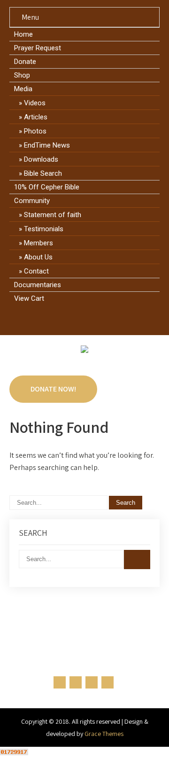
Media (23, 89)
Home (23, 34)
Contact (36, 271)
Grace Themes (103, 733)
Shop (22, 75)
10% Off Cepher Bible (46, 187)
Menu (30, 17)
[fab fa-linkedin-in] (93, 319)
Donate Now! (53, 389)
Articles (35, 117)
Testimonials (43, 229)
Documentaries (37, 285)
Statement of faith (52, 215)
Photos (35, 131)
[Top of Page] (142, 739)
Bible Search (43, 173)
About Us (38, 257)
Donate (25, 61)
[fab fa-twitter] (76, 319)
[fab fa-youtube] (111, 319)
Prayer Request (37, 48)
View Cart (29, 298)
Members (38, 243)
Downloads (41, 159)
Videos (35, 103)
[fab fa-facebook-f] (58, 319)
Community (32, 200)
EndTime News (47, 145)
